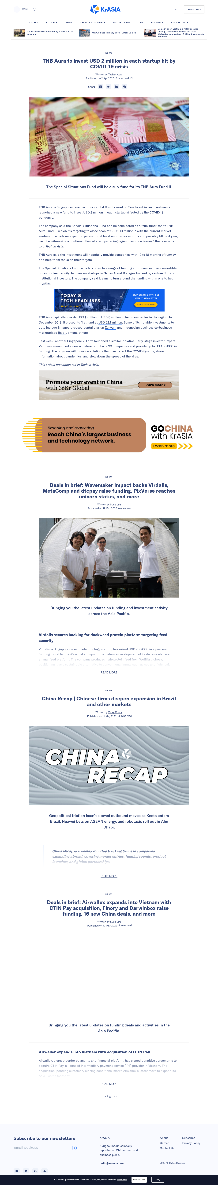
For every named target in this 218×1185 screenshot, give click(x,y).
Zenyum (110, 327)
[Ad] (109, 435)
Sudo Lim (115, 504)
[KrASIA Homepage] (105, 9)
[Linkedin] (116, 86)
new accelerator (84, 346)
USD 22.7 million (110, 322)
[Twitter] (108, 86)
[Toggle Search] (35, 9)
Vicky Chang (115, 712)
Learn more (122, 1179)
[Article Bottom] (109, 385)
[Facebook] (100, 86)
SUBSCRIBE (194, 9)
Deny (158, 1179)
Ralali (62, 333)
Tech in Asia (115, 74)
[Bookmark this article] (131, 78)
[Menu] (17, 9)
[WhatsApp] (124, 86)
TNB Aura (46, 207)
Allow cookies (139, 1179)
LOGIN (176, 9)
